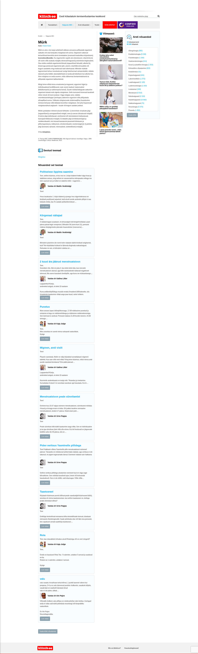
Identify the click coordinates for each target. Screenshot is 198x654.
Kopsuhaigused (136, 75)
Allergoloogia (135, 51)
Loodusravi (134, 89)
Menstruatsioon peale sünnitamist (60, 396)
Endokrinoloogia (137, 54)
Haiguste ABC (67, 25)
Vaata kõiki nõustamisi (48, 631)
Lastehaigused (136, 82)
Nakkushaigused (136, 103)
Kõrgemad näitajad (51, 215)
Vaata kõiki (132, 115)
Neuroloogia (135, 107)
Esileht (40, 36)
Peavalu (134, 110)
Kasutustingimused (131, 648)
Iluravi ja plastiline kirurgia (140, 65)
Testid (97, 25)
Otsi (158, 16)
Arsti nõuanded (83, 25)
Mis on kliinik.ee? (114, 648)
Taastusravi (46, 491)
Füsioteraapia (136, 58)
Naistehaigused (137, 100)
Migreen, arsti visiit (51, 347)
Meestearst (135, 93)
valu (42, 578)
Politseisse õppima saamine (56, 171)
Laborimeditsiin (136, 79)
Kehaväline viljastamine (139, 68)
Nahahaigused (136, 96)
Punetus (45, 306)
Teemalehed (52, 25)
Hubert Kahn (47, 46)
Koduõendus (134, 72)
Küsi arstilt (110, 25)
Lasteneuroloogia (137, 86)
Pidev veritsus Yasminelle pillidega (60, 445)
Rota (42, 535)
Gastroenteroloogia (137, 61)
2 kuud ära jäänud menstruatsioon (60, 261)
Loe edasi (45, 206)
